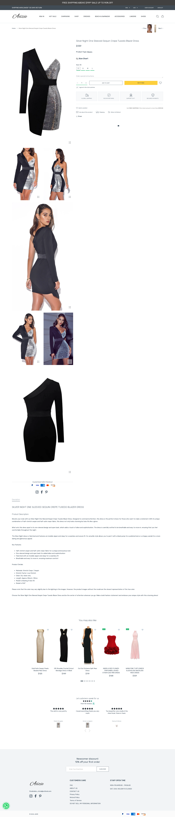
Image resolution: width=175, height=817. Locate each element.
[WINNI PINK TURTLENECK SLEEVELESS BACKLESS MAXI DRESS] (135, 645)
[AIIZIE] (20, 16)
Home (14, 28)
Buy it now (141, 83)
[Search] (157, 16)
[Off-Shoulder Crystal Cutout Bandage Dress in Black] (64, 645)
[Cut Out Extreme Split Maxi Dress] (87, 645)
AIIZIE (36, 814)
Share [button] (80, 116)
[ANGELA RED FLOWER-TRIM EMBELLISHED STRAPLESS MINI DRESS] (111, 645)
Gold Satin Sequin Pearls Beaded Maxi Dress (40, 669)
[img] (87, 701)
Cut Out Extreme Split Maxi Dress (87, 669)
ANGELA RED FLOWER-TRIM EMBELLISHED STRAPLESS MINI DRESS (111, 670)
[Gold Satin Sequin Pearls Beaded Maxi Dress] (40, 645)
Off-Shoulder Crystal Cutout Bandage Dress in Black (64, 669)
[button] (138, 652)
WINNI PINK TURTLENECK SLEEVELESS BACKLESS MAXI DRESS (135, 670)
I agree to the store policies (87, 87)
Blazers (89, 52)
